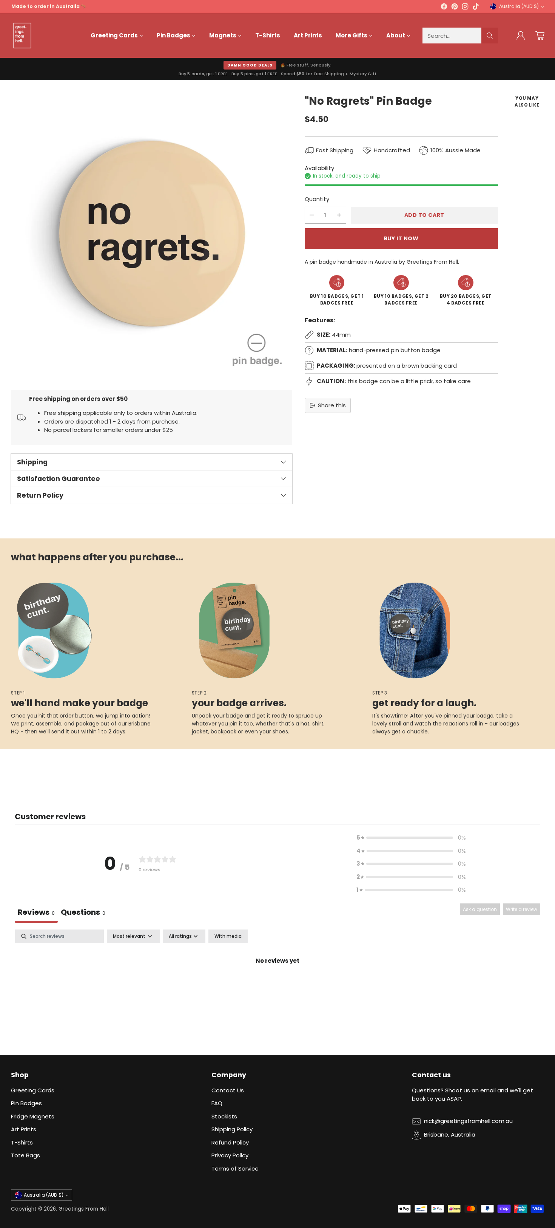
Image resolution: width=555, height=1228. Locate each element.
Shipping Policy (232, 1129)
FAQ (216, 1103)
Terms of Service (235, 1168)
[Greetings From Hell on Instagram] (465, 8)
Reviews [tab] (36, 912)
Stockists (224, 1116)
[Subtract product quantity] (312, 215)
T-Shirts (22, 1142)
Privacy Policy (229, 1155)
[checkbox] (228, 936)
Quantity (317, 199)
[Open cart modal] (540, 35)
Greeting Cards (32, 1090)
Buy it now (401, 238)
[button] (411, 838)
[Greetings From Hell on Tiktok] (475, 8)
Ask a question (480, 909)
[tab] (83, 913)
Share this (332, 405)
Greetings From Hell (84, 1209)
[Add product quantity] (339, 215)
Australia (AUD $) (519, 6)
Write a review (521, 909)
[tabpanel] (277, 986)
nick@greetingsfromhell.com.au (468, 1121)
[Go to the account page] (520, 35)
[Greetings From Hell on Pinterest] (454, 8)
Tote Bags (25, 1155)
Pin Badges (26, 1103)
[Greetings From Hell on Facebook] (444, 8)
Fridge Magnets (32, 1116)
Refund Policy (230, 1142)
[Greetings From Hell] (22, 35)
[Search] (489, 35)
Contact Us (227, 1090)
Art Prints (23, 1129)
